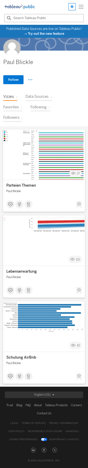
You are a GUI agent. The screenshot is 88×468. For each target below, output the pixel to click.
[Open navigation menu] (81, 6)
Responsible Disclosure (45, 431)
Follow (13, 79)
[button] (33, 450)
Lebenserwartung (21, 271)
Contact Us (44, 413)
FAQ (28, 405)
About (38, 405)
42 (78, 345)
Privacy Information (63, 423)
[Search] (8, 18)
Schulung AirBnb (21, 357)
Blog (19, 405)
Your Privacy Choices (64, 439)
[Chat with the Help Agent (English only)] (72, 6)
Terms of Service (34, 423)
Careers (76, 405)
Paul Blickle (13, 191)
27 (78, 173)
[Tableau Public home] (20, 6)
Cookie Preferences (23, 439)
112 (78, 259)
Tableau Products (56, 405)
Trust (9, 405)
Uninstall (72, 431)
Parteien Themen (21, 185)
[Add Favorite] (79, 204)
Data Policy (17, 431)
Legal (14, 423)
